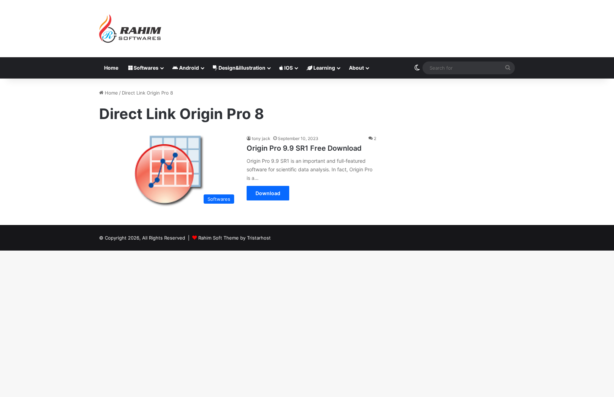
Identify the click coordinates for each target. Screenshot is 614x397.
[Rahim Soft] (130, 28)
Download (267, 193)
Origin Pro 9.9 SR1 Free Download (304, 148)
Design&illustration (241, 68)
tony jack (261, 138)
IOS (288, 68)
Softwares (145, 68)
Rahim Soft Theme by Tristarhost (234, 238)
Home (111, 68)
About (356, 68)
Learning (323, 68)
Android (188, 68)
